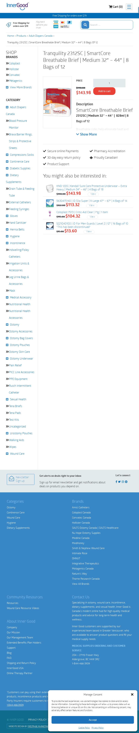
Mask (12, 290)
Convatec (14, 75)
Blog (9, 652)
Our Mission (13, 632)
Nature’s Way (79, 573)
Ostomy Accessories (20, 331)
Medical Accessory (20, 297)
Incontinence (17, 243)
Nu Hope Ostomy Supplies (86, 532)
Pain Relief (15, 365)
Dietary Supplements (18, 527)
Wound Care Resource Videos (23, 608)
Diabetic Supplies (20, 168)
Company (12, 627)
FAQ (9, 657)
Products (21, 35)
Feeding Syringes (19, 209)
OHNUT (76, 558)
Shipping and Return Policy (21, 663)
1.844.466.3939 (15, 705)
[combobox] (106, 25)
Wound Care (17, 453)
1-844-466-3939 (81, 663)
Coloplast (14, 63)
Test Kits (14, 419)
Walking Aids (16, 440)
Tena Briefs (15, 406)
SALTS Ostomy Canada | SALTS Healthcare (95, 527)
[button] (132, 694)
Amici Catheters (81, 507)
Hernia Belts (17, 229)
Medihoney (78, 543)
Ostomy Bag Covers (21, 338)
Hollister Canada (81, 522)
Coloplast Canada (81, 512)
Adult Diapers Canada (41, 35)
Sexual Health (18, 399)
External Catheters (20, 202)
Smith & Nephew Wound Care (88, 548)
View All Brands (80, 583)
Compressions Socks (22, 154)
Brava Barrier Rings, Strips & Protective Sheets (20, 141)
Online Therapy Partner (20, 673)
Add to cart (104, 91)
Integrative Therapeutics (85, 563)
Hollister (14, 69)
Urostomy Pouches (21, 433)
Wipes (12, 447)
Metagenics (15, 80)
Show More (88, 134)
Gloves (14, 216)
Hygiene (14, 236)
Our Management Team (20, 637)
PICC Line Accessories (21, 372)
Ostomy (14, 324)
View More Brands (21, 87)
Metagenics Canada (83, 568)
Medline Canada (81, 538)
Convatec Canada (81, 517)
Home (10, 35)
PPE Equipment (18, 379)
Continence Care (19, 161)
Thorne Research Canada (86, 578)
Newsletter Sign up (22, 479)
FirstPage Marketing (38, 726)
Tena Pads (15, 413)
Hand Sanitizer (17, 222)
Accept (93, 719)
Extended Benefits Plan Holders (24, 642)
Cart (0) (118, 7)
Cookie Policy (84, 727)
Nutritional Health (19, 304)
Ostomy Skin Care (19, 351)
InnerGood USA (15, 668)
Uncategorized (17, 426)
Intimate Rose (79, 553)
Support (11, 647)
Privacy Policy (98, 727)
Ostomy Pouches (20, 345)
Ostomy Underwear (21, 358)
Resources (12, 603)
